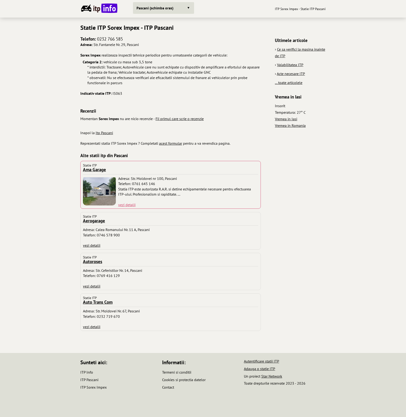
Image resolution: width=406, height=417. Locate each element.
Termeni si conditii (176, 372)
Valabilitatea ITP (290, 64)
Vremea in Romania (290, 125)
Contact (168, 387)
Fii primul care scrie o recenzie (180, 118)
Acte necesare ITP (291, 73)
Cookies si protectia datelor (184, 379)
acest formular (170, 143)
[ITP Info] (98, 8)
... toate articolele (288, 82)
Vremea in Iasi (286, 119)
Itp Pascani (104, 132)
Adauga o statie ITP (259, 368)
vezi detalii (127, 204)
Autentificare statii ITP (261, 361)
